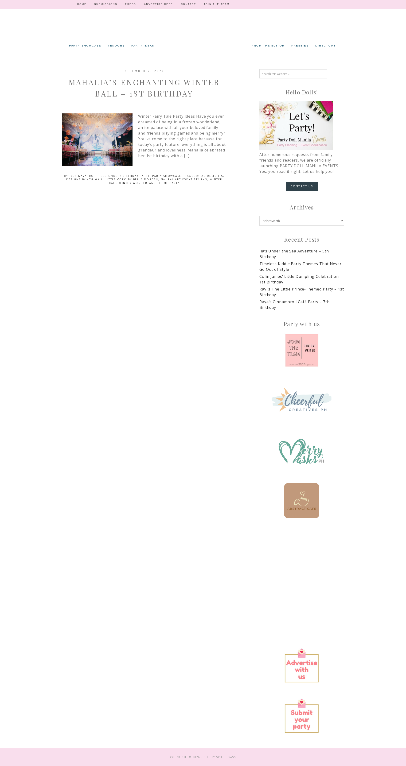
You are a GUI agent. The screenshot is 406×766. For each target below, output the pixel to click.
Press (130, 4)
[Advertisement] (301, 566)
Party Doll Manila (203, 32)
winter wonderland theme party (149, 183)
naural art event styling (184, 179)
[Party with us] (301, 350)
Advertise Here (158, 4)
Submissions (105, 4)
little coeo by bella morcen (131, 179)
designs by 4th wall (84, 179)
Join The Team (217, 4)
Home (81, 4)
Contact (188, 4)
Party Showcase (166, 176)
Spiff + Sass (226, 757)
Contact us (302, 186)
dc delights (212, 176)
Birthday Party (136, 176)
